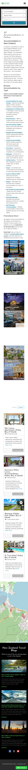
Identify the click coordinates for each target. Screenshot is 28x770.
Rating (20, 407)
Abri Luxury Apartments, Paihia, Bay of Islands (13, 430)
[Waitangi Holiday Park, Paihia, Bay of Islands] (4, 604)
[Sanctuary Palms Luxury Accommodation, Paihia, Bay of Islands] (24, 617)
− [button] (1, 586)
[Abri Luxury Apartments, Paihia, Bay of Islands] (22, 615)
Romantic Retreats (12, 197)
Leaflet (8, 642)
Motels (8, 181)
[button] (24, 3)
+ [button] (1, 583)
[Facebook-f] (10, 751)
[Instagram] (14, 751)
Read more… (9, 445)
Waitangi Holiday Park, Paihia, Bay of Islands (13, 515)
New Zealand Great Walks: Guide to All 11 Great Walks (13, 675)
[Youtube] (18, 751)
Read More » (4, 686)
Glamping (9, 154)
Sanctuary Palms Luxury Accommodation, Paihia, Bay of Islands (14, 473)
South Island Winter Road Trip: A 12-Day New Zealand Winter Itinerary (14, 706)
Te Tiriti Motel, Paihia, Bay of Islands (14, 556)
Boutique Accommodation (14, 132)
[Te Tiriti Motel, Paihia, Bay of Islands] (10, 610)
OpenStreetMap (19, 642)
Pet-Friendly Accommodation (15, 189)
